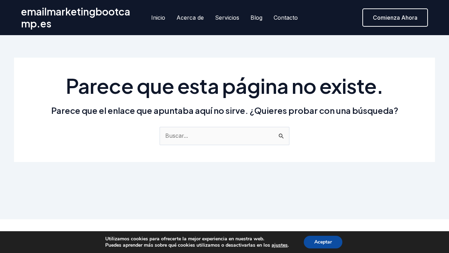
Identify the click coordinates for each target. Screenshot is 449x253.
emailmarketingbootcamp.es (75, 17)
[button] (395, 17)
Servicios (227, 17)
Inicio (158, 17)
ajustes (280, 245)
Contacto (286, 17)
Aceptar (323, 242)
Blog (256, 17)
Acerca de (190, 17)
